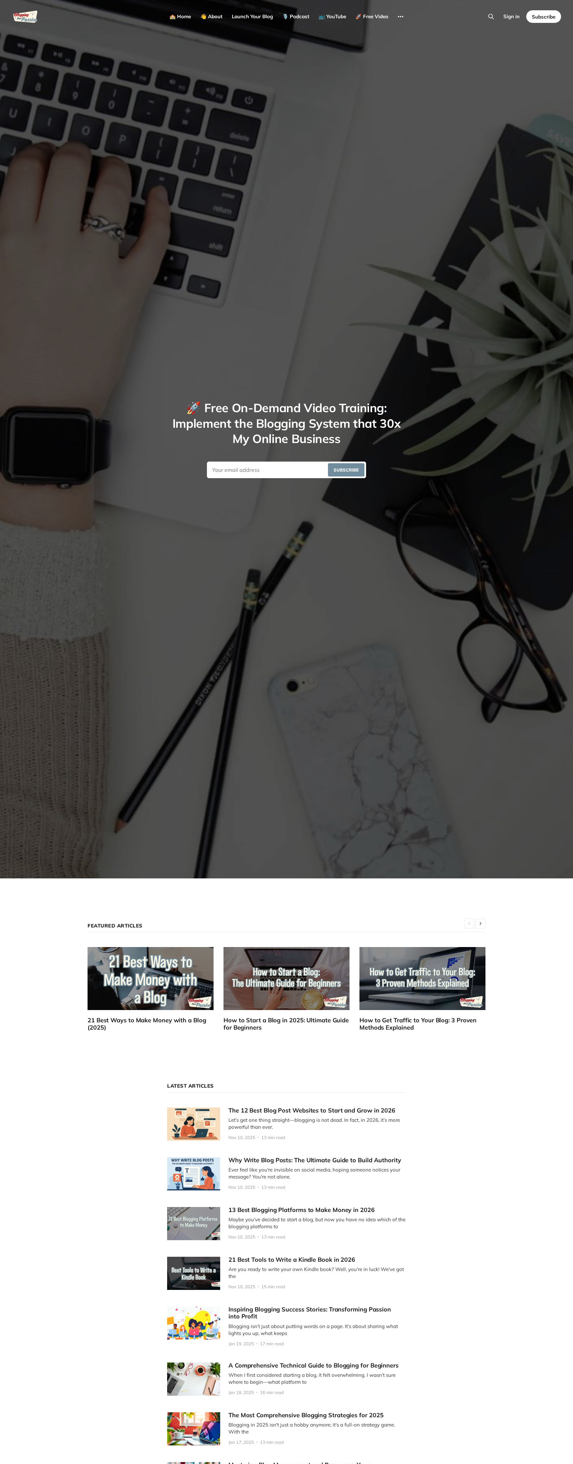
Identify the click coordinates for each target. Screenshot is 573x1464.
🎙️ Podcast (295, 16)
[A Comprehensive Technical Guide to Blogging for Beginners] (286, 1379)
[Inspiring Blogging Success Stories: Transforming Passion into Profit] (286, 1326)
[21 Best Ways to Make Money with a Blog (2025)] (155, 989)
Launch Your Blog (252, 16)
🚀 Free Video (371, 16)
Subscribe (543, 17)
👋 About (211, 16)
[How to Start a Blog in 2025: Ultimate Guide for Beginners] (291, 989)
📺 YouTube (332, 16)
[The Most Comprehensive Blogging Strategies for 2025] (286, 1429)
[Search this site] (491, 17)
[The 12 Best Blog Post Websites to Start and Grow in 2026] (286, 1124)
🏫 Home (180, 16)
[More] (401, 17)
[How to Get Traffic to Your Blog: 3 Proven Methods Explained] (427, 989)
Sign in (511, 16)
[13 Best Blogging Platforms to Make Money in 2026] (286, 1223)
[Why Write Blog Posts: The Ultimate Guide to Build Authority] (286, 1174)
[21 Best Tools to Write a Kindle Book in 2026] (286, 1273)
